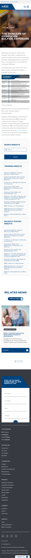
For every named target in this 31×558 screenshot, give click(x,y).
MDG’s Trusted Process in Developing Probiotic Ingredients (14, 335)
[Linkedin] (3, 536)
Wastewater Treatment (7, 483)
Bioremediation (5, 492)
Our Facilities (5, 453)
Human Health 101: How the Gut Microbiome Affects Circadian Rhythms (14, 178)
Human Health (8, 329)
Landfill (3, 495)
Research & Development (8, 469)
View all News (15, 298)
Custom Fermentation (7, 487)
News (14, 329)
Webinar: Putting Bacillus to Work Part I (15, 215)
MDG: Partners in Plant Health (14, 206)
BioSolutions (5, 467)
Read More (5, 350)
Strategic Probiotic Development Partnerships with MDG (15, 202)
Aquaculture (5, 500)
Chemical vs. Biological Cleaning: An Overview (15, 183)
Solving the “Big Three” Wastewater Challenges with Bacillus (13, 188)
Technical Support (6, 474)
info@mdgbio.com (7, 544)
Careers (4, 511)
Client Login (6, 2)
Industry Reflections (7, 525)
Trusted (6, 437)
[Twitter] (11, 536)
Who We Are (5, 448)
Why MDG (4, 456)
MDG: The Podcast (6, 527)
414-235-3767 (14, 2)
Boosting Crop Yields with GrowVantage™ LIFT (12, 193)
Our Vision (4, 451)
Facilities (4, 464)
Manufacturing (5, 472)
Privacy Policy (9, 553)
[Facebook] (7, 536)
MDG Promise (5, 432)
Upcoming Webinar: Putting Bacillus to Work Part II (13, 173)
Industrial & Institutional (7, 485)
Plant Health (5, 497)
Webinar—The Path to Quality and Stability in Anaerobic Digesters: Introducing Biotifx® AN (15, 197)
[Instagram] (16, 536)
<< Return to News (8, 28)
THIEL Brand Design (23, 553)
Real (5, 435)
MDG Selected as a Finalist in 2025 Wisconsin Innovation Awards (13, 210)
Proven (6, 440)
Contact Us (4, 508)
